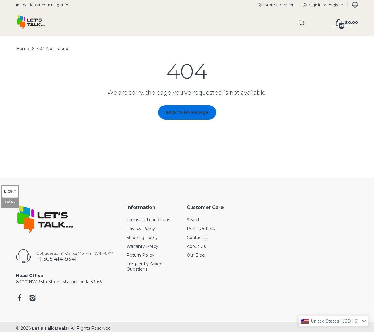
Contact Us (198, 237)
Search (194, 219)
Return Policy (140, 255)
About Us (196, 246)
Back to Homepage (187, 112)
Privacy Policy (141, 228)
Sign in (315, 4)
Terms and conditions (148, 219)
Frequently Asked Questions (144, 266)
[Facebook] (19, 298)
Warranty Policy (142, 246)
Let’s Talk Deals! (50, 328)
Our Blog (196, 255)
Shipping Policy (142, 237)
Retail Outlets (201, 228)
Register (335, 4)
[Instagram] (32, 298)
